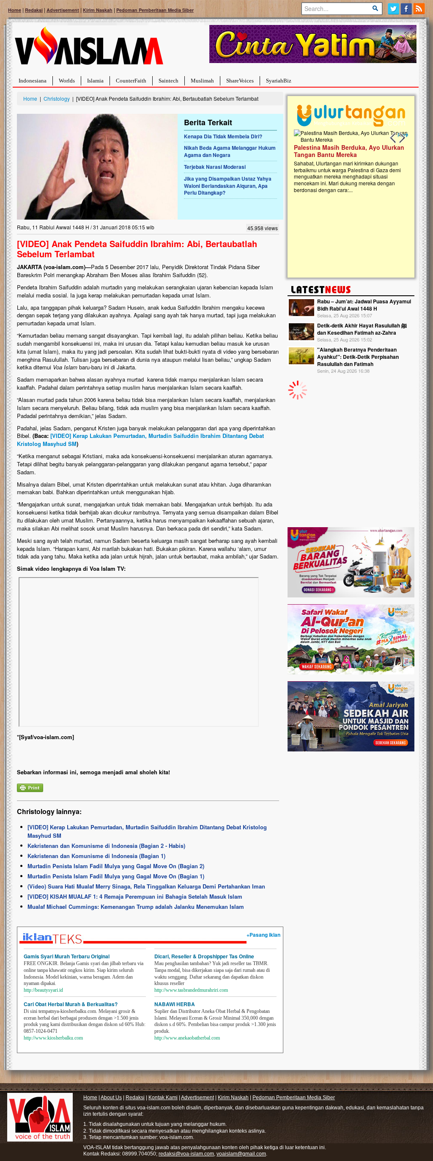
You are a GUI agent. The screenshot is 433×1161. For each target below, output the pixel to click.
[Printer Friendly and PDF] (30, 786)
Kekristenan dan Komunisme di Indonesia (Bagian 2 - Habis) (106, 846)
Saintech (168, 80)
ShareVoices (240, 80)
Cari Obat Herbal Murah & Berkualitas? (71, 1004)
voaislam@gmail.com (241, 1154)
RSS (419, 8)
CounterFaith (131, 80)
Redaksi (34, 10)
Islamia (95, 80)
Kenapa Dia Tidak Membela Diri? (223, 136)
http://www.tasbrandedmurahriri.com (191, 990)
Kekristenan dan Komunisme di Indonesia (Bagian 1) (96, 856)
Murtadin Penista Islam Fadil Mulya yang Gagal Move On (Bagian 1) (115, 876)
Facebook (406, 8)
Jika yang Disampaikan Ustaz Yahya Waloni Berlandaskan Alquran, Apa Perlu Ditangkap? (227, 186)
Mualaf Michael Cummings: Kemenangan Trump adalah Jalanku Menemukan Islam (135, 906)
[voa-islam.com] (89, 49)
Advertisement (63, 10)
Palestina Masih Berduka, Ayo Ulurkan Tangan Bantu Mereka (349, 151)
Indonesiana (33, 80)
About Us (111, 1097)
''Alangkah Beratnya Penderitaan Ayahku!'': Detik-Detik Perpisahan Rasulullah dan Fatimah (358, 357)
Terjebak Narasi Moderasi (215, 167)
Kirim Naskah (97, 10)
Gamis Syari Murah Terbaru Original (67, 956)
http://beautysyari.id (43, 990)
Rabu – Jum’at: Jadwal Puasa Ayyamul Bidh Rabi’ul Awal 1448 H (364, 304)
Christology (57, 98)
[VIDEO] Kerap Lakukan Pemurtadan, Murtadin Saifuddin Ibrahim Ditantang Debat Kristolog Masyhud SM (140, 440)
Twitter (393, 8)
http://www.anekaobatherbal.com (187, 1038)
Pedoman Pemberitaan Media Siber (155, 10)
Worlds (67, 80)
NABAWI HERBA (174, 1004)
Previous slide (393, 138)
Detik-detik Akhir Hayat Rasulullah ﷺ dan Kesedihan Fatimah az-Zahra (362, 329)
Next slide (401, 138)
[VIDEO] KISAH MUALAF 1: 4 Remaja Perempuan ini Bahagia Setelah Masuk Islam (134, 896)
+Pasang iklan (263, 934)
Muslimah (202, 80)
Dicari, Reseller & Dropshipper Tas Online (204, 956)
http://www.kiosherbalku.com (53, 1038)
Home (14, 10)
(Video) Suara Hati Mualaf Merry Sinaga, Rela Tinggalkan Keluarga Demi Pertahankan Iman (146, 886)
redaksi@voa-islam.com (186, 1154)
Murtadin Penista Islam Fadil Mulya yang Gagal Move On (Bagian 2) (115, 866)
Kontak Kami (163, 1097)
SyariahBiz (278, 80)
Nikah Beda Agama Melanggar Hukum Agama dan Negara (230, 151)
